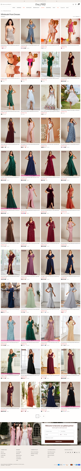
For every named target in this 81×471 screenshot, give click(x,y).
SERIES (14, 7)
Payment (32, 455)
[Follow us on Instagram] (70, 452)
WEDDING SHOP (36, 7)
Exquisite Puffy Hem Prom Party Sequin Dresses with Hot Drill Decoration (50, 45)
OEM (17, 460)
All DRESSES (19, 7)
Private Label (18, 456)
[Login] (73, 4)
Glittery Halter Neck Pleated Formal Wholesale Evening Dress (10, 144)
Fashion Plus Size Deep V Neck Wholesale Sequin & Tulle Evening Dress (10, 342)
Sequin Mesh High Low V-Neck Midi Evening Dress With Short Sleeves (30, 45)
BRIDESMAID (48, 7)
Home (2, 10)
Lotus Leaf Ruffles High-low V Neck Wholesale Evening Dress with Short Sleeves (70, 78)
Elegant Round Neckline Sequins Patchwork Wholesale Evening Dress (10, 309)
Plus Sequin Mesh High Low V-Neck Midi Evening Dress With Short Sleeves (70, 144)
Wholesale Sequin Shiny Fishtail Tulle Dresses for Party (70, 210)
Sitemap (2, 456)
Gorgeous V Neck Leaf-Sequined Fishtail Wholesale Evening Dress (10, 375)
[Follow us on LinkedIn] (77, 452)
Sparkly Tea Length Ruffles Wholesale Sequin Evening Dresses (10, 111)
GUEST (54, 7)
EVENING (42, 7)
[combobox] (10, 4)
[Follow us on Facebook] (66, 452)
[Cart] (78, 4)
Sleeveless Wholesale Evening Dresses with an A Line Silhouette (30, 375)
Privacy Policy (3, 453)
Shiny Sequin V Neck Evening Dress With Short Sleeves (50, 177)
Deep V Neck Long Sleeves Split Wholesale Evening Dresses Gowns (10, 408)
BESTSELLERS (28, 7)
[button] (19, 20)
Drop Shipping (18, 451)
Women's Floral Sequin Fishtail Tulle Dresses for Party (50, 309)
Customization (18, 458)
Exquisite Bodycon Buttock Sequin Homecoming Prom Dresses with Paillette (10, 45)
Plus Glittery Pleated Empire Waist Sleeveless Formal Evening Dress (30, 177)
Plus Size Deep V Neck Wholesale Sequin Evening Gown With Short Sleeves (30, 342)
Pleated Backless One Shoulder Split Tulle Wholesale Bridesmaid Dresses (50, 144)
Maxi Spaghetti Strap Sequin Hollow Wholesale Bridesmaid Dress (30, 144)
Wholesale (18, 453)
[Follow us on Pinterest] (72, 452)
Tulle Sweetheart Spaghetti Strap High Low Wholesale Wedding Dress (70, 110)
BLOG (67, 7)
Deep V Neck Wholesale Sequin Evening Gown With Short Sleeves (10, 243)
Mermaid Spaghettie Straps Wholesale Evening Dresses (70, 243)
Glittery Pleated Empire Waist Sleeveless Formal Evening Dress (10, 210)
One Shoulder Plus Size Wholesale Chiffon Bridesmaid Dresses (30, 309)
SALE (58, 7)
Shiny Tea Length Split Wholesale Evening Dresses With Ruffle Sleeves (30, 210)
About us (2, 451)
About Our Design (51, 453)
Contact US (63, 7)
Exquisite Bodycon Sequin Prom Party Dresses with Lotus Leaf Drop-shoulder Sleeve (70, 45)
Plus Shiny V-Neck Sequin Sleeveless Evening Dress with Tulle (10, 177)
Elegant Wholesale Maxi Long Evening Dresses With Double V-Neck (50, 111)
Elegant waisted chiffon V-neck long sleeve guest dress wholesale (50, 243)
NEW (24, 7)
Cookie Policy (3, 455)
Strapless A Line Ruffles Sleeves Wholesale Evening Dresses (30, 408)
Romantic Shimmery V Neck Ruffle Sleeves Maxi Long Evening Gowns (50, 342)
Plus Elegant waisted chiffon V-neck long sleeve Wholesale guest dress (30, 243)
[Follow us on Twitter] (68, 452)
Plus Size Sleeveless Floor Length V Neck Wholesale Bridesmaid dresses (50, 375)
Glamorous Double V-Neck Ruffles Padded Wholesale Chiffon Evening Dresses (50, 408)
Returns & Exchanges (34, 451)
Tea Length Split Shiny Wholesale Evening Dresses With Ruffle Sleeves (70, 276)
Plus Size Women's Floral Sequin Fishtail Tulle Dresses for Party (70, 342)
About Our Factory (51, 455)
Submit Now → (59, 441)
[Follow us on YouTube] (75, 452)
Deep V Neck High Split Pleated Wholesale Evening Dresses (10, 276)
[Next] (43, 416)
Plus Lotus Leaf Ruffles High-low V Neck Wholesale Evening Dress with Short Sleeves (50, 210)
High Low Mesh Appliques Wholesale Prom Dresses (30, 111)
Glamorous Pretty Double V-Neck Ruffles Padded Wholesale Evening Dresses (30, 276)
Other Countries (7, 465)
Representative (19, 455)
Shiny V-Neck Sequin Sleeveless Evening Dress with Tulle (70, 177)
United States (3, 465)
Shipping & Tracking (34, 453)
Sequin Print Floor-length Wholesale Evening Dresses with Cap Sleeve (70, 408)
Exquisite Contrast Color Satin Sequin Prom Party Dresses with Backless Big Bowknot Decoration (30, 78)
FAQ (48, 456)
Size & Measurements (51, 451)
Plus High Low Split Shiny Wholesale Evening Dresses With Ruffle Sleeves (50, 276)
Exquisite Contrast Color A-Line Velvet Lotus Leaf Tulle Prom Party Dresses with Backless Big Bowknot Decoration (10, 78)
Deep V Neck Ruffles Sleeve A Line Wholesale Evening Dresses (70, 375)
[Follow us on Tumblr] (79, 452)
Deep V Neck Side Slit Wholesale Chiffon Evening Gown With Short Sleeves (50, 78)
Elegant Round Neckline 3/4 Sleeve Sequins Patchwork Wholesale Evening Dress (70, 309)
